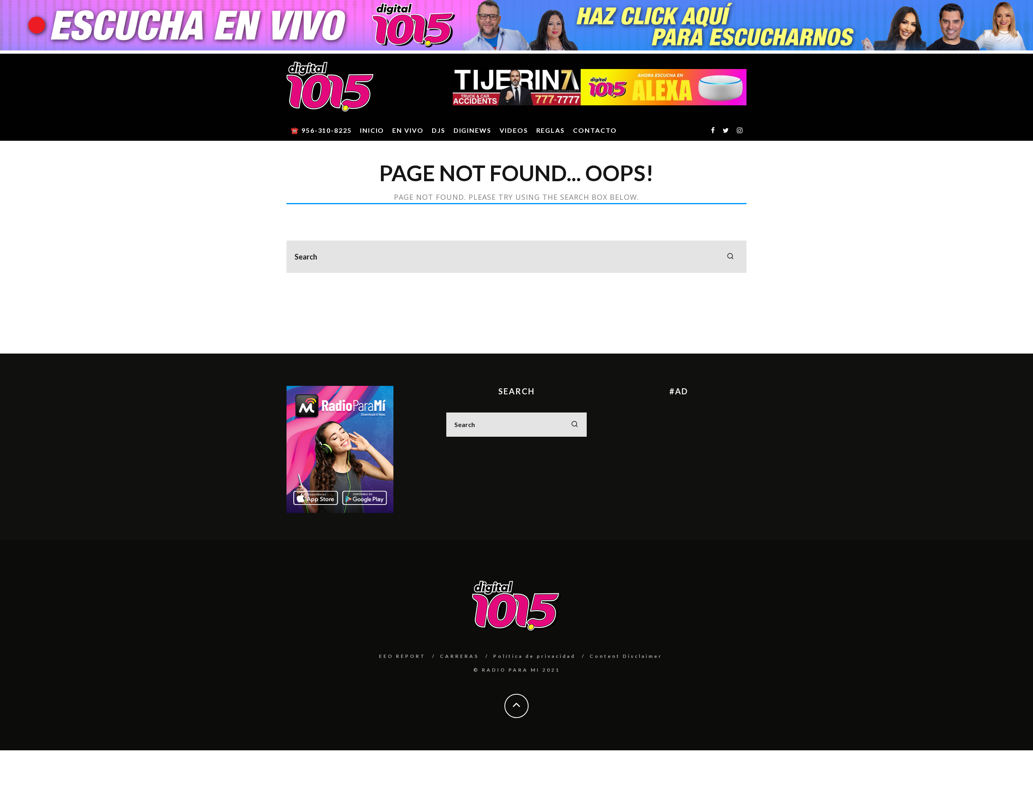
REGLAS (550, 130)
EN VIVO (407, 130)
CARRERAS (459, 656)
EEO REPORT (402, 656)
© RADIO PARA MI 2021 (516, 670)
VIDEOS (514, 130)
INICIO (372, 130)
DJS (438, 130)
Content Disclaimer (626, 656)
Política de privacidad (534, 656)
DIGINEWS (472, 130)
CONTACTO (595, 130)
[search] (730, 257)
